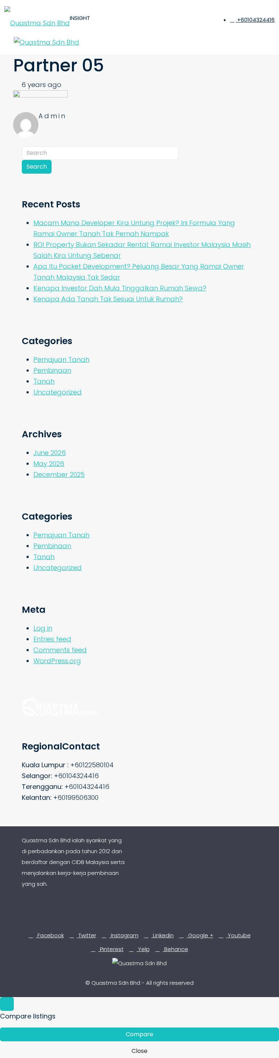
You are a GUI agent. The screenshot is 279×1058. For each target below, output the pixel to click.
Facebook (50, 935)
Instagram (123, 935)
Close (139, 1051)
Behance (175, 949)
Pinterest (111, 949)
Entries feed (52, 639)
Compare (139, 1034)
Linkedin (162, 935)
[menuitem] (252, 20)
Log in (42, 628)
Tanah (43, 381)
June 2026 (49, 452)
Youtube (238, 935)
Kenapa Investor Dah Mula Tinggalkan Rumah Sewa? (119, 288)
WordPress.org (57, 660)
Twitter (86, 935)
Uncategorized (57, 392)
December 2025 (59, 474)
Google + (200, 935)
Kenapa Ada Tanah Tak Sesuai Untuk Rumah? (108, 298)
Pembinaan (52, 370)
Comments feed (60, 649)
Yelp (143, 949)
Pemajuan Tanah (61, 359)
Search (37, 166)
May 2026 (48, 463)
